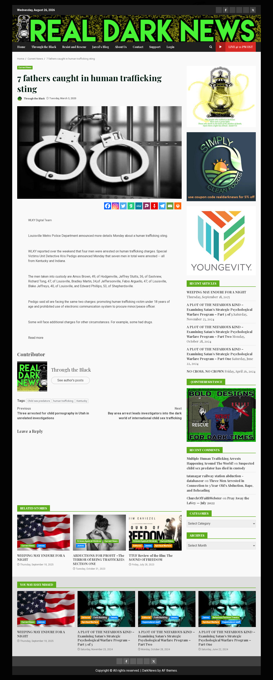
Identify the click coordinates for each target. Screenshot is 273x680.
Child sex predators (39, 400)
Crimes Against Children (89, 541)
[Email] (169, 205)
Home (21, 47)
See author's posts (70, 380)
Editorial (137, 546)
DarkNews (149, 670)
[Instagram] (115, 205)
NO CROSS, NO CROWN (205, 371)
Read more (35, 338)
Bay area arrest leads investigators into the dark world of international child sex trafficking (145, 413)
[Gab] (131, 205)
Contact (138, 47)
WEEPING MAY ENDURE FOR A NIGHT (43, 533)
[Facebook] (107, 205)
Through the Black (43, 47)
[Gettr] (154, 205)
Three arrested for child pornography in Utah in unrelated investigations (53, 413)
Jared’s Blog (100, 47)
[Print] (177, 205)
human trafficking (63, 400)
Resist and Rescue (74, 47)
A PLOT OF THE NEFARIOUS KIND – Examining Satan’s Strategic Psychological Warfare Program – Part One (219, 354)
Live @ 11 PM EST (240, 47)
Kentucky (82, 400)
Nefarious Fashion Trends (225, 617)
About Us (121, 47)
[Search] (210, 47)
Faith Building (100, 617)
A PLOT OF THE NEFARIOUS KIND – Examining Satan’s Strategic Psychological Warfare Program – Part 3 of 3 (219, 309)
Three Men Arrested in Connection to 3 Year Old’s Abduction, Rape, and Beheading (220, 485)
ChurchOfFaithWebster (204, 498)
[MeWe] (138, 205)
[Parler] (146, 205)
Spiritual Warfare (163, 546)
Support (154, 47)
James (41, 546)
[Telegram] (162, 205)
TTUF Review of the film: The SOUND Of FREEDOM (155, 533)
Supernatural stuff (151, 622)
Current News (24, 67)
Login (170, 47)
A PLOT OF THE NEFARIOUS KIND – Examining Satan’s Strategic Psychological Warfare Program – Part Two (219, 332)
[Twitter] (123, 205)
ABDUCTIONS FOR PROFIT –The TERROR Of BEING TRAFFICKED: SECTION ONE (99, 533)
